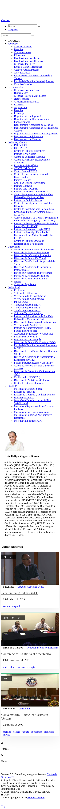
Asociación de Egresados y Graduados (33, 333)
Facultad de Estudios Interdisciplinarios (34, 81)
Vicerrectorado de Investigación (30, 296)
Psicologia (19, 113)
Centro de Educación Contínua (29, 156)
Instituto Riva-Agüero (25, 153)
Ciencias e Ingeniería (24, 64)
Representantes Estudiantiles (28, 243)
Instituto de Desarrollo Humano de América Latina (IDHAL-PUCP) (36, 225)
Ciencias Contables (23, 84)
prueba (17, 281)
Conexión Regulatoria (25, 284)
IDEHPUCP (20, 148)
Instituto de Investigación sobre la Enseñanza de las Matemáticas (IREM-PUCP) (33, 235)
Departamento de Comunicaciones (31, 119)
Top (3, 806)
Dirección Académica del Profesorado (33, 272)
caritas (16, 731)
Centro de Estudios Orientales (29, 240)
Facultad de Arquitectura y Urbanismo (33, 362)
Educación (19, 55)
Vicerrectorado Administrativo (29, 298)
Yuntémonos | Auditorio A (27, 304)
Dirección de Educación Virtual (30, 258)
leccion (6, 606)
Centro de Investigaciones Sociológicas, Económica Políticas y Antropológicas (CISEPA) (34, 212)
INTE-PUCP (20, 145)
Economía (19, 104)
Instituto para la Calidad (26, 188)
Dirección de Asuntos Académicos (31, 275)
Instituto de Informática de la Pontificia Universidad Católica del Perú (33, 318)
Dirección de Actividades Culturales (32, 380)
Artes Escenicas (22, 72)
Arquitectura (20, 107)
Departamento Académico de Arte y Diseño (36, 133)
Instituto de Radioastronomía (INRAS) (33, 328)
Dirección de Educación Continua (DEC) (35, 342)
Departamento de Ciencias (27, 139)
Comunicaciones (22, 52)
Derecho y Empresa (24, 397)
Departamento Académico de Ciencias (33, 124)
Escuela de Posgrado (24, 391)
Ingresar (13, 29)
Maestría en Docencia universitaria (31, 412)
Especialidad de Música (26, 165)
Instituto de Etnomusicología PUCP (32, 229)
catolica (6, 734)
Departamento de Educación (28, 136)
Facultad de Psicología (25, 330)
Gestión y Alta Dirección (26, 69)
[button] (5, 20)
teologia (31, 667)
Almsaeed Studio (35, 797)
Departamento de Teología (27, 339)
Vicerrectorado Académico (27, 325)
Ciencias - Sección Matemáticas (30, 95)
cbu (12, 667)
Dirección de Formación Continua (31, 278)
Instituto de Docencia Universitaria (31, 191)
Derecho (18, 49)
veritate (25, 731)
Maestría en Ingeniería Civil (28, 420)
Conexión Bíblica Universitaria (29, 182)
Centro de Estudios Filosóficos (29, 151)
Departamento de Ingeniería (28, 116)
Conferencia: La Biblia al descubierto (26, 654)
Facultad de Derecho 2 (25, 336)
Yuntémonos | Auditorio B (27, 307)
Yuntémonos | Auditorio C (27, 310)
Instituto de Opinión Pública (28, 200)
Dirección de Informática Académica (32, 255)
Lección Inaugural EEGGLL (19, 593)
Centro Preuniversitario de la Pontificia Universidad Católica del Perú (33, 196)
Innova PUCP (21, 301)
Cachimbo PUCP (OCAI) (27, 377)
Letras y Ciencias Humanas (28, 66)
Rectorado (19, 290)
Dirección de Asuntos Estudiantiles (31, 252)
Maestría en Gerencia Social (28, 388)
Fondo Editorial (22, 122)
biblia (5, 667)
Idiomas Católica (22, 180)
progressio (49, 731)
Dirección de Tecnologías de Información (35, 322)
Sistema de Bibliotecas (25, 293)
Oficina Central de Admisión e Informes (34, 249)
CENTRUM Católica (25, 168)
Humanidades (21, 93)
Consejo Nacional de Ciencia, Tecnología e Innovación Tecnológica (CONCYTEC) (36, 219)
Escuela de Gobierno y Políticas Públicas (34, 394)
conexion (20, 667)
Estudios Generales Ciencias (28, 61)
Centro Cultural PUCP (25, 171)
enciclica (7, 731)
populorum (36, 731)
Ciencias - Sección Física (26, 90)
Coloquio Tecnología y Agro (28, 313)
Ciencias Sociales (23, 46)
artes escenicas (21, 98)
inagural (16, 606)
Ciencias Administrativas (26, 101)
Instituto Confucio (23, 185)
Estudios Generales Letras (27, 58)
